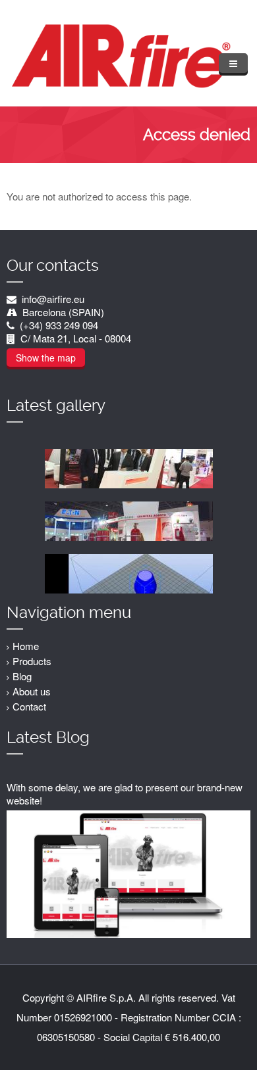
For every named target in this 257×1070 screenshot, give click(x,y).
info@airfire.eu (53, 299)
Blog (22, 676)
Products (32, 661)
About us (32, 691)
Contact (29, 706)
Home (26, 646)
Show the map (46, 357)
